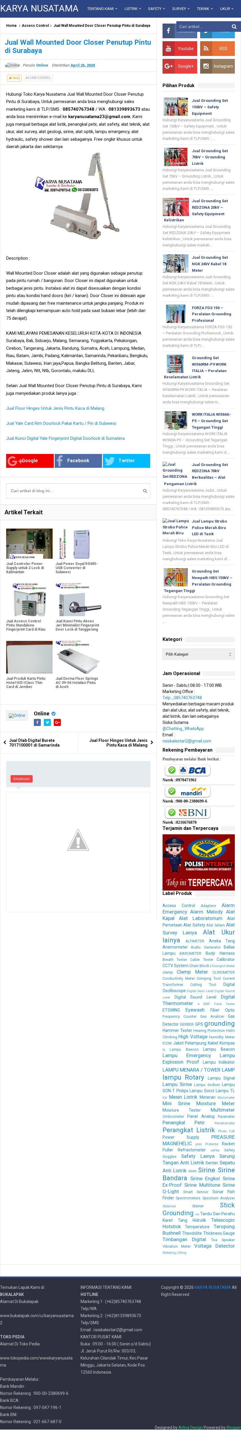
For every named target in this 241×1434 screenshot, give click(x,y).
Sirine (206, 1170)
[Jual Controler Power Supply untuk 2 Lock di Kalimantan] (29, 542)
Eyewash (195, 1010)
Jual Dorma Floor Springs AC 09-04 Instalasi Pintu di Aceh (77, 683)
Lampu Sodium (207, 1084)
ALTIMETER (194, 941)
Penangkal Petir (184, 1122)
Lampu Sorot (202, 1090)
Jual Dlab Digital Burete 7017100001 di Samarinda (34, 742)
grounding (219, 1023)
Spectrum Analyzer (218, 1198)
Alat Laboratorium (200, 918)
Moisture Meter (215, 1103)
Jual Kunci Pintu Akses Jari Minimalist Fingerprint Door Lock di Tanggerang (77, 625)
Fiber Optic (222, 1010)
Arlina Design (190, 1427)
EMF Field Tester (219, 1004)
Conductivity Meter (179, 978)
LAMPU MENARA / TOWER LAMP (199, 1070)
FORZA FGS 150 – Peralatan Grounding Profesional (211, 314)
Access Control (35, 26)
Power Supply (181, 1137)
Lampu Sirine (177, 1084)
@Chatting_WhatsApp (183, 728)
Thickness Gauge (219, 1233)
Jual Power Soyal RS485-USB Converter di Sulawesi (77, 568)
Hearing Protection (209, 1030)
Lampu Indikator (219, 1062)
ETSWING (171, 1010)
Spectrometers (188, 1198)
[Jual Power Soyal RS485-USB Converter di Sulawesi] (79, 542)
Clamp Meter (192, 972)
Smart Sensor (195, 1192)
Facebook (78, 460)
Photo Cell (226, 1131)
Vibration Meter (177, 1246)
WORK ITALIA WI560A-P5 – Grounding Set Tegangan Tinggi (211, 421)
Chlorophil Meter (222, 966)
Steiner (198, 1206)
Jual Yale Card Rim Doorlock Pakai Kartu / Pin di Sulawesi (61, 423)
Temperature (197, 1226)
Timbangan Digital (184, 1239)
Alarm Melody (206, 912)
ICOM (167, 1043)
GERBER (187, 1024)
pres (198, 1144)
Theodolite (192, 1233)
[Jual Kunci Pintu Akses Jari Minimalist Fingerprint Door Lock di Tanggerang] (79, 599)
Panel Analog (200, 1116)
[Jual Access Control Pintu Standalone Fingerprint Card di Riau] (29, 599)
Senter (211, 1163)
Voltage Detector (214, 1246)
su (197, 1214)
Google (30, 460)
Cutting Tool (203, 984)
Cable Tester (201, 959)
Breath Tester (175, 959)
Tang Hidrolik (192, 1220)
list (165, 1098)
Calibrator (226, 959)
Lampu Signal (221, 1078)
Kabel (213, 1043)
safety (215, 1150)
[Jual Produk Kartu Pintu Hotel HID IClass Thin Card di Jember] (29, 657)
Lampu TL (225, 1090)
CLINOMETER (223, 972)
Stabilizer (169, 1206)
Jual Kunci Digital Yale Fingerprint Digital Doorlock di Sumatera (65, 438)
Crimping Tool (209, 978)
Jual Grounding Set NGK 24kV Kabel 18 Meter (210, 264)
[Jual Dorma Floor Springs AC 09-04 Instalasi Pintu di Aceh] (79, 657)
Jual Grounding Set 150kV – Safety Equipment (210, 107)
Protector (212, 1144)
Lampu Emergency (187, 1055)
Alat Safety (194, 925)
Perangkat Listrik (189, 1130)
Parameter (226, 1116)
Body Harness (220, 953)
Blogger (234, 1427)
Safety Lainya (197, 1156)
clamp (168, 972)
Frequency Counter (180, 1016)
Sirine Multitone (202, 1185)
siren (192, 1171)
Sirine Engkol (205, 1178)
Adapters (208, 905)
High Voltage (192, 1037)
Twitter (126, 460)
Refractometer (192, 1150)
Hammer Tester (177, 1030)
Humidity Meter (222, 1037)
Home (11, 26)
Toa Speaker (223, 1240)
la (164, 1050)
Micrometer (226, 1098)
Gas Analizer (212, 1016)
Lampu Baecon (184, 1049)
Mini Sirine (176, 1103)
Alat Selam (215, 925)
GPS (199, 1024)
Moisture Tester (182, 1110)
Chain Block (199, 966)
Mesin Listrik (183, 1097)
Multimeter (223, 1110)
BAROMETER (190, 953)
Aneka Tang (222, 941)
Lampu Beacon (219, 1049)
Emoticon (22, 779)
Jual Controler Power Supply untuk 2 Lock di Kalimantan (25, 568)
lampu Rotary (183, 1077)
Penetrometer (225, 1123)
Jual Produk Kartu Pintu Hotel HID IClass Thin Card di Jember (25, 683)
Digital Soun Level (200, 991)
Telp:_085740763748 (182, 697)
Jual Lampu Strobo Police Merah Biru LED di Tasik (209, 527)
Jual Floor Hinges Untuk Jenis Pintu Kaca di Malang (55, 408)
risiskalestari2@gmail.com (187, 741)
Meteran (207, 1097)
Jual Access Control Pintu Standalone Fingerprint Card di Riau (25, 625)
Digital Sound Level (196, 997)
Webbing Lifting (174, 1253)
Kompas (227, 1043)
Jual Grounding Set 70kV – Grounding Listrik (210, 157)
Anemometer (175, 947)
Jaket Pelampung (190, 1043)
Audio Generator (205, 947)
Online (41, 713)
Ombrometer (173, 1116)
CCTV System (175, 965)
